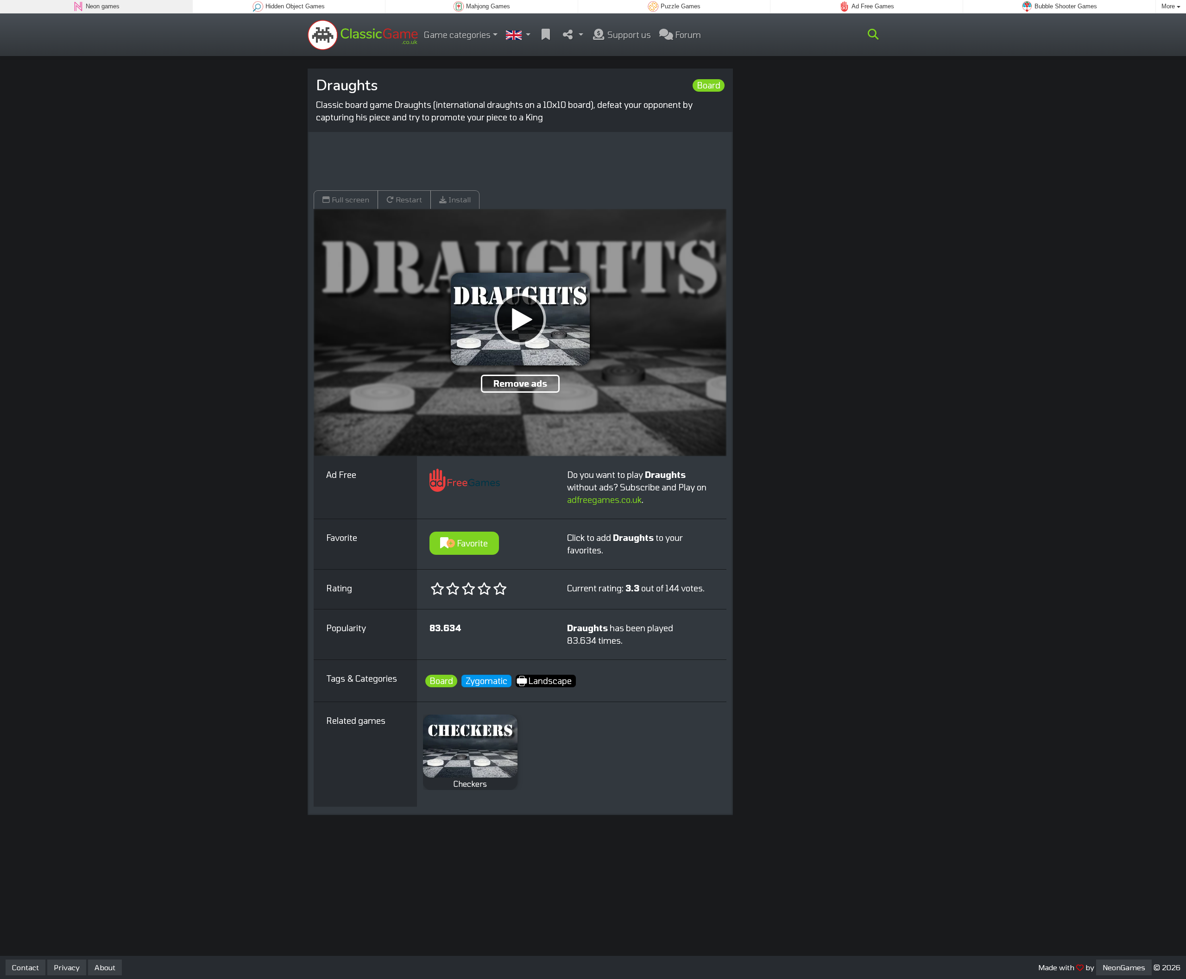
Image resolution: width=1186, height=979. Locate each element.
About (105, 967)
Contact (25, 967)
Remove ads (520, 383)
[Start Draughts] (520, 319)
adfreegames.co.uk (604, 500)
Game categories (457, 35)
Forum (687, 35)
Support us (628, 35)
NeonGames (1124, 967)
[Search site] (873, 35)
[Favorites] (546, 35)
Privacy (67, 967)
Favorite (471, 543)
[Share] (572, 35)
